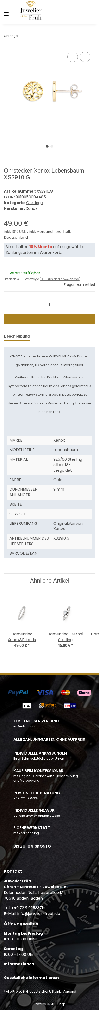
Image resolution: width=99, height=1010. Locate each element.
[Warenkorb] (91, 12)
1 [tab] (47, 146)
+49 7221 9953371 (26, 798)
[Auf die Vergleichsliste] (72, 57)
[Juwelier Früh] (31, 12)
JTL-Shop (58, 1004)
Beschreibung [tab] (17, 336)
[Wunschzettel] (83, 12)
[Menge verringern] (9, 304)
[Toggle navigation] (6, 12)
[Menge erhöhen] (90, 304)
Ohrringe (34, 202)
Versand (69, 991)
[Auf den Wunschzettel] (85, 57)
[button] (68, 12)
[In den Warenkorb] (49, 319)
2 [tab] (51, 146)
